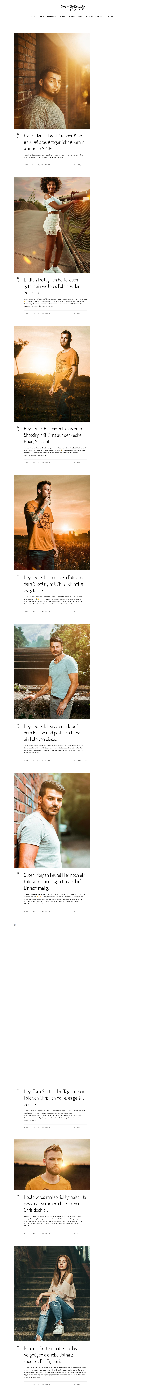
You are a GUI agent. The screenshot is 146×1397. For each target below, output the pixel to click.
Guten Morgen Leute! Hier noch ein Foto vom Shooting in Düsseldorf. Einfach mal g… (54, 881)
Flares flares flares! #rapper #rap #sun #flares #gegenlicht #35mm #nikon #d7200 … (54, 141)
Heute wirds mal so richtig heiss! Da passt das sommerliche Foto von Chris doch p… (55, 1203)
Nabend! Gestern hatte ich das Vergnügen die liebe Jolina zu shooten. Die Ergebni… (50, 1354)
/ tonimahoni (45, 164)
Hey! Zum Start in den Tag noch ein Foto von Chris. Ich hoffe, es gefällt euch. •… (54, 1097)
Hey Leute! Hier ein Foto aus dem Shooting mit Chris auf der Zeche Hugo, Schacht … (53, 434)
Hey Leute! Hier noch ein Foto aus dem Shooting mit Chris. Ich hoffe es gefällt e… (53, 583)
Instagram (34, 164)
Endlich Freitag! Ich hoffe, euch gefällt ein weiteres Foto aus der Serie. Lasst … (52, 286)
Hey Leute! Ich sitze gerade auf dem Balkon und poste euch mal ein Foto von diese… (52, 732)
